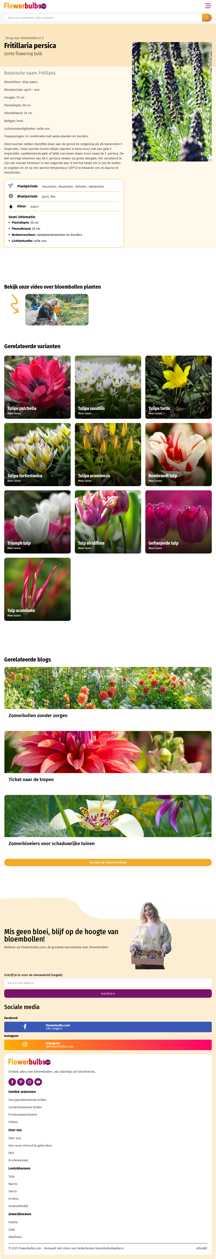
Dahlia (13, 1222)
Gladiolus (15, 1237)
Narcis (12, 1184)
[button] (208, 5)
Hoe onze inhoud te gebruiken (30, 1145)
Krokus (13, 1198)
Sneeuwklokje (18, 1206)
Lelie (11, 1229)
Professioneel (18, 1160)
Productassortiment (22, 1114)
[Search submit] (207, 18)
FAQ (11, 1153)
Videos (13, 1122)
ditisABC (202, 1248)
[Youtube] (38, 1082)
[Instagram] (29, 1082)
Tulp (11, 1176)
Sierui (12, 1191)
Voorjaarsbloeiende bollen (27, 1100)
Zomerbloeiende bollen (25, 1107)
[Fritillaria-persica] (172, 101)
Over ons (14, 1138)
